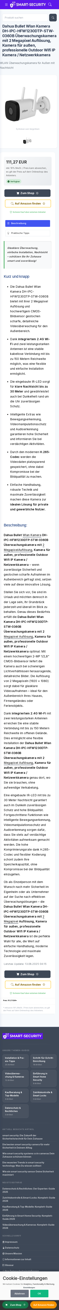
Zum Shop (27, 193)
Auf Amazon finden (28, 203)
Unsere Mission (13, 1253)
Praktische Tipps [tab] (20, 233)
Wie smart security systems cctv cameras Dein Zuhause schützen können (28, 1155)
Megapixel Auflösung (18, 636)
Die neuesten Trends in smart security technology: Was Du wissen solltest (23, 1164)
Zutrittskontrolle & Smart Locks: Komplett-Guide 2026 (28, 1199)
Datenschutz (12, 1247)
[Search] (50, 4)
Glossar (9, 1265)
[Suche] (53, 17)
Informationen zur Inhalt (18, 1259)
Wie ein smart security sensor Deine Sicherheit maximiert (28, 1173)
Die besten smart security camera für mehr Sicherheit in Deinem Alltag (26, 1146)
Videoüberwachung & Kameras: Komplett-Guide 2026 (28, 1226)
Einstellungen (29, 1287)
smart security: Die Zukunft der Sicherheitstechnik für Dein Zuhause (22, 1137)
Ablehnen (20, 1293)
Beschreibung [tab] (18, 223)
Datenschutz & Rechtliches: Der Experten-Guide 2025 (28, 1190)
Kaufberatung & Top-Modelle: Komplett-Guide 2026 (27, 1208)
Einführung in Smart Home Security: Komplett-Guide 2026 (27, 1217)
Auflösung (25, 550)
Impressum (11, 1242)
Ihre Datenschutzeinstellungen (22, 1271)
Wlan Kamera (32, 535)
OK (39, 1293)
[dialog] (29, 1285)
